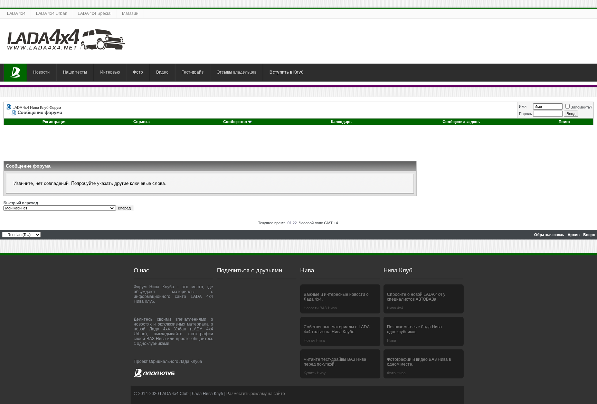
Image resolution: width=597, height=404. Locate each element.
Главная (15, 73)
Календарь (341, 122)
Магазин (130, 13)
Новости (41, 72)
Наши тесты (75, 72)
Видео (162, 72)
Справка (141, 122)
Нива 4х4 (395, 308)
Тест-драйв (192, 72)
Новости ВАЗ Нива (320, 308)
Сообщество (235, 122)
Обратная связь (549, 235)
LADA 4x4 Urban (51, 13)
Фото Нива (396, 373)
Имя (523, 106)
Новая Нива (314, 340)
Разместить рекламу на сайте (255, 393)
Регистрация (54, 122)
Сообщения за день (461, 122)
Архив (574, 235)
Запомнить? (581, 107)
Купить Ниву (315, 373)
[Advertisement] (298, 145)
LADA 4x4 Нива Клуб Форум (36, 107)
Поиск (564, 122)
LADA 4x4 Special (95, 13)
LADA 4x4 (16, 13)
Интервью (110, 72)
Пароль (525, 114)
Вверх (589, 235)
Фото (138, 72)
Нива (391, 340)
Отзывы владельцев (236, 72)
